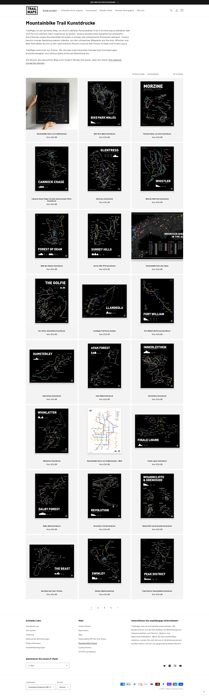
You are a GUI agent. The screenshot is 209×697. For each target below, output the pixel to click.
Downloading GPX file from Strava (92, 639)
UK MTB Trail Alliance (87, 652)
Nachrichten (84, 630)
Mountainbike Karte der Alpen (157, 266)
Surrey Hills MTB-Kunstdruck (104, 266)
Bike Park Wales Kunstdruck (104, 134)
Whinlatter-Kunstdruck (52, 461)
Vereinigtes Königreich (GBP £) (39, 687)
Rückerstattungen (33, 643)
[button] (50, 10)
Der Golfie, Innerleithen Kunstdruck (51, 331)
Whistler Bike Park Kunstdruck (157, 199)
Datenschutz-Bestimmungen (37, 639)
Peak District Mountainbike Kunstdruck (157, 591)
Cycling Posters (85, 647)
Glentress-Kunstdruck (104, 199)
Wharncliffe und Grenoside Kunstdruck (157, 526)
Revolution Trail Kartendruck (105, 526)
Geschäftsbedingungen (35, 647)
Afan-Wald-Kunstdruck (104, 396)
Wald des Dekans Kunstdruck (52, 266)
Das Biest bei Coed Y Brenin (51, 591)
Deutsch (63, 687)
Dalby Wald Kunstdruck (52, 526)
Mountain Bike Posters (88, 643)
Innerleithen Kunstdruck (157, 396)
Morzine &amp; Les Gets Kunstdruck (157, 134)
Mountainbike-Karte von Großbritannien (52, 134)
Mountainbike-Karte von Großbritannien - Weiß (104, 461)
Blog (80, 635)
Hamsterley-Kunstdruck (52, 396)
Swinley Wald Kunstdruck (104, 591)
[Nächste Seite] (117, 607)
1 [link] (91, 607)
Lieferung (30, 635)
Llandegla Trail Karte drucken (104, 331)
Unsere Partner (85, 626)
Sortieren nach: (139, 74)
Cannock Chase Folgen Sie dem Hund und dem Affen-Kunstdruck (52, 200)
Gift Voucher (31, 630)
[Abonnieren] (66, 665)
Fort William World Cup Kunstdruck (157, 331)
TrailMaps (167, 689)
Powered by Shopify (177, 689)
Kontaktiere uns (32, 626)
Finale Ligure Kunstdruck (157, 461)
